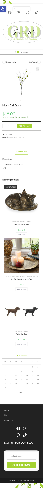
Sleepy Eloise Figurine (21, 224)
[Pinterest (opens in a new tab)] (18, 12)
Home (6, 410)
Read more (21, 234)
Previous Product (11, 62)
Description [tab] (21, 152)
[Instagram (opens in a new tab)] (27, 12)
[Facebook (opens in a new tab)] (9, 12)
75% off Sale (14, 137)
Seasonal (22, 221)
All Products (15, 221)
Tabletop (21, 137)
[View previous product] (4, 62)
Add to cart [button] (21, 289)
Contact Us (8, 420)
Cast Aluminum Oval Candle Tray (22, 279)
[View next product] (39, 62)
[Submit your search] (28, 8)
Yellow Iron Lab (21, 334)
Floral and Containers (19, 276)
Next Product (33, 62)
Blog (6, 415)
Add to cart (24, 126)
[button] (3, 9)
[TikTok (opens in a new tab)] (35, 12)
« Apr (21, 392)
